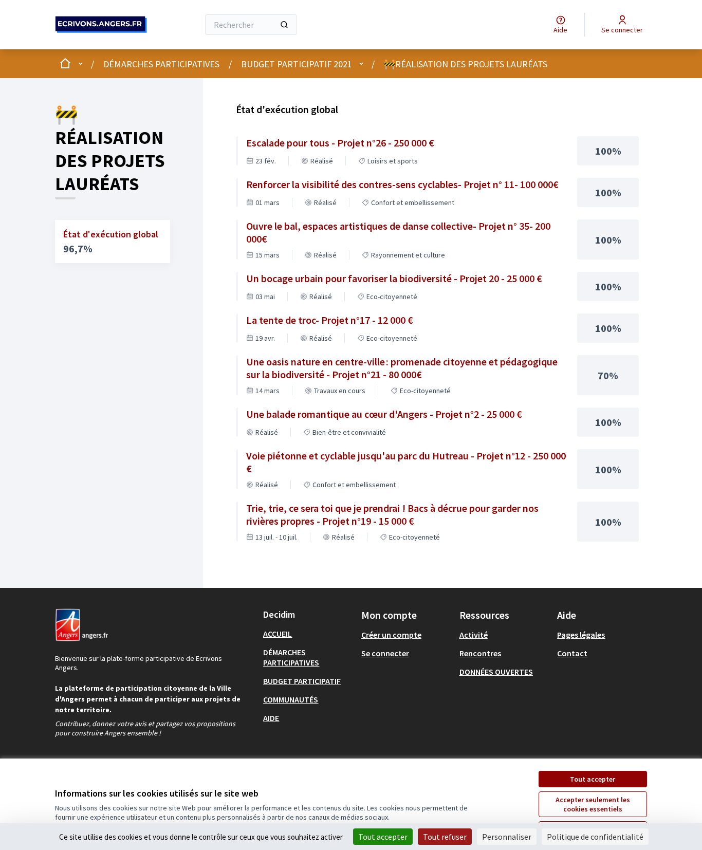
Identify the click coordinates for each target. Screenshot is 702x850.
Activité (473, 635)
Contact (572, 653)
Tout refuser (445, 836)
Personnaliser (506, 836)
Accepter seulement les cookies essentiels (593, 804)
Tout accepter (592, 779)
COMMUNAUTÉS (290, 699)
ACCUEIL (277, 634)
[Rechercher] (284, 24)
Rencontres (480, 653)
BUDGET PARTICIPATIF (302, 681)
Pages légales (581, 635)
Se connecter (385, 653)
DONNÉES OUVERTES (496, 672)
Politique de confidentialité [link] (595, 836)
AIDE (271, 718)
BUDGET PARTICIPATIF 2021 (296, 64)
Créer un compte (391, 635)
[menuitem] (308, 634)
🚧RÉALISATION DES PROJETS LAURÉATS (465, 64)
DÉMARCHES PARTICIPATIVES (161, 64)
